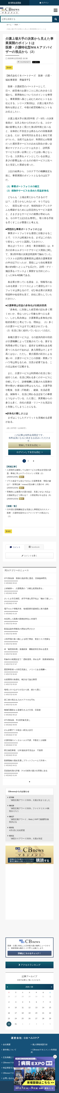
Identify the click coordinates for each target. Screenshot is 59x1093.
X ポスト (36, 62)
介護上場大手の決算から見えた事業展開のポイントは (26, 29)
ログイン (45, 3)
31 (43, 997)
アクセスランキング (30, 965)
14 (43, 1008)
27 (16, 997)
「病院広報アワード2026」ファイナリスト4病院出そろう (29, 808)
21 (43, 1013)
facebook (36, 547)
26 (9, 997)
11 (23, 1008)
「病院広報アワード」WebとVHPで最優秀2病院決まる (29, 819)
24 (16, 1019)
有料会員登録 (15, 3)
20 (36, 1013)
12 (29, 1008)
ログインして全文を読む (28, 452)
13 (36, 1008)
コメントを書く (30, 556)
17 (16, 1013)
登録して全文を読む (28, 445)
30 (36, 997)
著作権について (9, 1050)
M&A (16, 25)
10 (16, 1008)
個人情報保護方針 (40, 1044)
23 (9, 1019)
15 (50, 1008)
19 (29, 1013)
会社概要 (7, 1044)
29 (29, 997)
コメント (16, 547)
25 (23, 1019)
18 (23, 1013)
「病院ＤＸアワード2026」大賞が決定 (25, 837)
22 (50, 1013)
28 (23, 997)
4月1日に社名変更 (17, 828)
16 (9, 1013)
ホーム (9, 25)
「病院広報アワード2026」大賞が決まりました (29, 798)
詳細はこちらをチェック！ (29, 953)
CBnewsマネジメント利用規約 (44, 1051)
